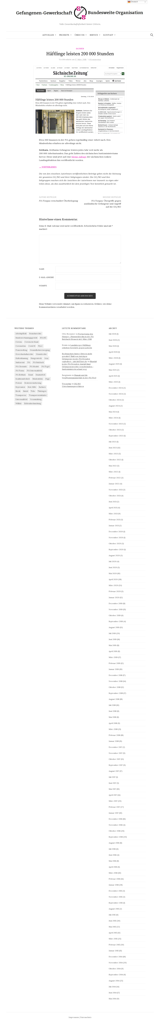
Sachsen (80, 49)
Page (47, 379)
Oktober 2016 (115, 831)
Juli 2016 (112, 849)
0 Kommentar (95, 59)
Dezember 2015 (115, 891)
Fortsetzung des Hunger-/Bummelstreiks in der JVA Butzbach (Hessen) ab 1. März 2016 (78, 336)
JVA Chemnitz (21, 366)
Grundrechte (41, 354)
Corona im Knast (31, 342)
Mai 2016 (112, 861)
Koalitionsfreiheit (23, 379)
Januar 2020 (114, 597)
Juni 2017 (112, 783)
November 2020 (116, 537)
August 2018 (114, 699)
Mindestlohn (37, 379)
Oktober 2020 (115, 543)
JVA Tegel (45, 366)
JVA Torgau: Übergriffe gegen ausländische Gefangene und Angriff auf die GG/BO (102, 203)
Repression (20, 387)
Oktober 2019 (115, 615)
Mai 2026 (113, 346)
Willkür (18, 403)
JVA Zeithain (21, 375)
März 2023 (113, 453)
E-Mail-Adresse (46, 277)
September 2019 (116, 621)
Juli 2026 (112, 334)
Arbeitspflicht (21, 333)
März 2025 (113, 382)
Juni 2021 (112, 501)
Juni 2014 (113, 992)
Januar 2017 (114, 813)
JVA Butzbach (38, 362)
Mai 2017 (112, 789)
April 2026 (113, 352)
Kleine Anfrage (79, 156)
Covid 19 (31, 346)
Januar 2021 (114, 525)
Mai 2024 (113, 412)
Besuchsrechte (35, 333)
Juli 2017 (112, 777)
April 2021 (113, 507)
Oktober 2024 (115, 400)
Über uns (79, 35)
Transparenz (21, 395)
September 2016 (116, 837)
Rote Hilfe (32, 387)
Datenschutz (85, 1017)
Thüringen (42, 391)
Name (41, 269)
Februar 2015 (114, 944)
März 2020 (113, 585)
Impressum (74, 1017)
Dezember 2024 (116, 388)
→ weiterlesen (48, 167)
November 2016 (116, 825)
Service (94, 35)
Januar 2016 (114, 885)
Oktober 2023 (115, 430)
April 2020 (113, 579)
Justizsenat (20, 362)
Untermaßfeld (21, 399)
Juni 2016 (112, 855)
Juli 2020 (112, 561)
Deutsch (134, 2)
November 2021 (116, 489)
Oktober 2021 (115, 495)
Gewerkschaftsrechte (24, 354)
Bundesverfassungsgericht (26, 338)
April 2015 (113, 933)
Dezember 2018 (115, 675)
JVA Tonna (20, 371)
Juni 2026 (113, 340)
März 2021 (113, 513)
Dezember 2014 (115, 956)
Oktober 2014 (115, 968)
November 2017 (115, 753)
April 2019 (113, 651)
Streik (18, 391)
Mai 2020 (113, 573)
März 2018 (113, 729)
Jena (46, 358)
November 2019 (116, 609)
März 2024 (113, 418)
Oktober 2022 (115, 459)
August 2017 (114, 771)
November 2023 (116, 424)
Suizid (25, 391)
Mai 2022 (113, 466)
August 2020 (114, 555)
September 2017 (116, 765)
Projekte (64, 35)
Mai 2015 (112, 927)
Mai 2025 (113, 370)
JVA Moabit (34, 366)
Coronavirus (21, 346)
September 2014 (116, 974)
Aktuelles (48, 35)
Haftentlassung (22, 358)
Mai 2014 (112, 998)
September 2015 (116, 903)
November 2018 (116, 681)
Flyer (40, 346)
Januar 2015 (114, 950)
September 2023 (116, 435)
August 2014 (114, 980)
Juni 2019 (113, 639)
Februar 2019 (114, 663)
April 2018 (113, 723)
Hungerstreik (36, 358)
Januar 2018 (114, 741)
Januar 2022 (114, 483)
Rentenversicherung (32, 383)
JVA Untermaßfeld (34, 371)
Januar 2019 (114, 669)
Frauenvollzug (21, 350)
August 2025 (114, 364)
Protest (19, 383)
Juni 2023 (113, 447)
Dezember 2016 (115, 819)
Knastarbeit (40, 375)
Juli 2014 (112, 986)
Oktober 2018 (115, 687)
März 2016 (113, 873)
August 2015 (114, 909)
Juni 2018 (112, 711)
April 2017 (113, 795)
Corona (19, 342)
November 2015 (115, 897)
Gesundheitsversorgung (40, 350)
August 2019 (114, 627)
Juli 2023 (112, 441)
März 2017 (113, 801)
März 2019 (113, 657)
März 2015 (113, 938)
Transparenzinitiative (38, 395)
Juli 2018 (112, 705)
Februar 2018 (114, 735)
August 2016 (114, 843)
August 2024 (114, 406)
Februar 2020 (115, 591)
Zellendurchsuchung (32, 403)
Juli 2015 (112, 915)
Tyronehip (66, 384)
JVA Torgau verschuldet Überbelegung (58, 200)
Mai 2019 (112, 645)
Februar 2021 (114, 519)
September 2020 (116, 549)
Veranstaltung (35, 399)
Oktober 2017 (114, 759)
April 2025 (113, 376)
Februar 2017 (114, 807)
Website (43, 286)
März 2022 (113, 472)
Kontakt (108, 35)
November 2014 (116, 962)
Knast (30, 375)
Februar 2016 (114, 879)
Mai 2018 (112, 717)
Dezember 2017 (115, 747)
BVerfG (43, 338)
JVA (28, 362)
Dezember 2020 (116, 531)
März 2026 (113, 358)
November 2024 (116, 394)
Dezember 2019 (115, 603)
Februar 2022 (115, 477)
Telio (33, 391)
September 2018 (116, 693)
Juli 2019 (112, 633)
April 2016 (113, 867)
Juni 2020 (113, 567)
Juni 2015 (112, 921)
